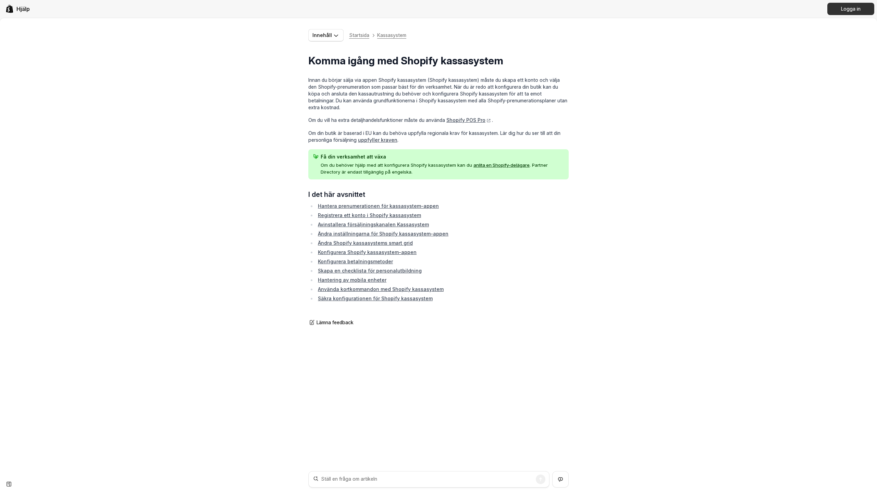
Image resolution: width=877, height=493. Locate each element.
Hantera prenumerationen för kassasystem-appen (378, 206)
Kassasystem (391, 35)
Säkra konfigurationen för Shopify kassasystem (375, 298)
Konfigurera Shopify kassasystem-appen (367, 252)
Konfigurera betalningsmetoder (355, 261)
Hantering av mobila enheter (352, 280)
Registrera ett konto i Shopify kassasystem (369, 215)
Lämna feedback (335, 322)
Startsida (359, 35)
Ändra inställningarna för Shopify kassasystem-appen (383, 234)
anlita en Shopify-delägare (501, 165)
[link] (18, 9)
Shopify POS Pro (465, 120)
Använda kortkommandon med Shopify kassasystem (381, 289)
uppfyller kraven (377, 140)
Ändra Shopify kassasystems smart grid (365, 243)
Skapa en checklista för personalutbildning (370, 271)
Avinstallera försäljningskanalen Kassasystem (373, 224)
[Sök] (540, 479)
